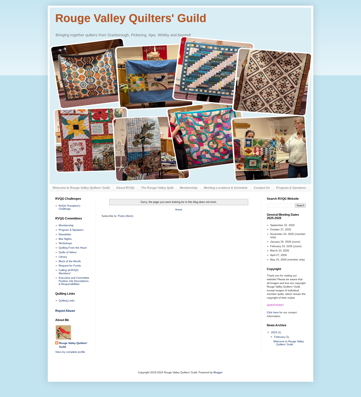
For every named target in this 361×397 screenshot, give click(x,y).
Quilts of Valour (68, 252)
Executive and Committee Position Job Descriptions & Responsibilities (74, 281)
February (280, 336)
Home (178, 209)
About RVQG (125, 187)
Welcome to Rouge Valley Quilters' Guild (81, 187)
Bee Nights (65, 238)
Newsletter (65, 234)
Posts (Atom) (125, 215)
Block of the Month (70, 261)
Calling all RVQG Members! (69, 272)
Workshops (65, 243)
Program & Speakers (291, 187)
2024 (274, 332)
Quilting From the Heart (73, 247)
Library (63, 256)
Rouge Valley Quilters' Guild (130, 18)
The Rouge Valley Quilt (157, 187)
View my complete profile (70, 351)
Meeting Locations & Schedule (225, 187)
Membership (188, 187)
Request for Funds (70, 265)
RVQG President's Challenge (69, 207)
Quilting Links (67, 300)
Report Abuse (65, 310)
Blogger (217, 372)
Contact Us (262, 187)
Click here (273, 312)
